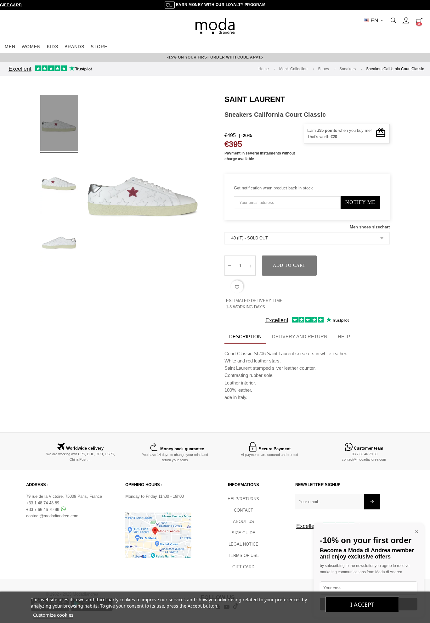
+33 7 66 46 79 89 (363, 454)
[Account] (405, 20)
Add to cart (289, 265)
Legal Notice (243, 544)
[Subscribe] (372, 501)
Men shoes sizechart (370, 227)
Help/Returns (243, 499)
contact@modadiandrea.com (364, 459)
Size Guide (243, 532)
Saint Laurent (254, 99)
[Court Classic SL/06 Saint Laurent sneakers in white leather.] (59, 124)
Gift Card (11, 5)
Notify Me (360, 202)
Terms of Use (243, 555)
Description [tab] (245, 336)
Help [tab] (344, 336)
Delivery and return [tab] (299, 336)
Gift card (243, 566)
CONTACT (243, 510)
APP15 (256, 57)
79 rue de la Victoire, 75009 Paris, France (64, 496)
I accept (362, 604)
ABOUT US (243, 521)
